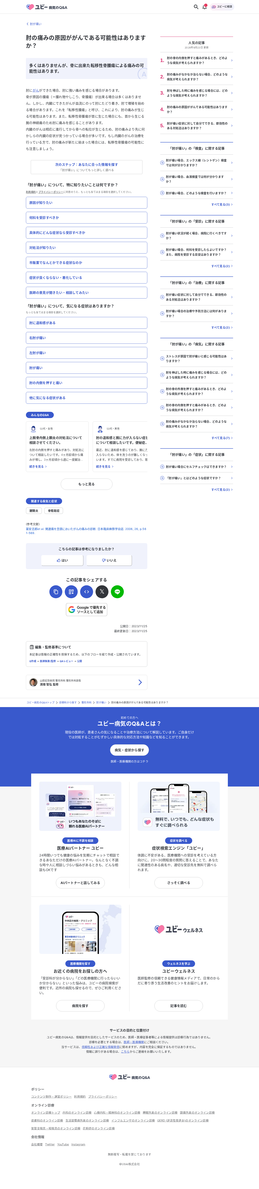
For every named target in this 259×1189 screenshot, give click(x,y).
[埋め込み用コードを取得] (86, 591)
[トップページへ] (129, 1081)
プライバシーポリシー (50, 192)
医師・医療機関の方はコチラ (129, 761)
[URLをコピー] (55, 591)
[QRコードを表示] (71, 591)
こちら (125, 1051)
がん (36, 90)
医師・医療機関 (134, 1042)
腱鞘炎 (34, 510)
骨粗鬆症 (53, 510)
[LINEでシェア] (117, 591)
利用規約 (31, 192)
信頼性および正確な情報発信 (100, 1047)
